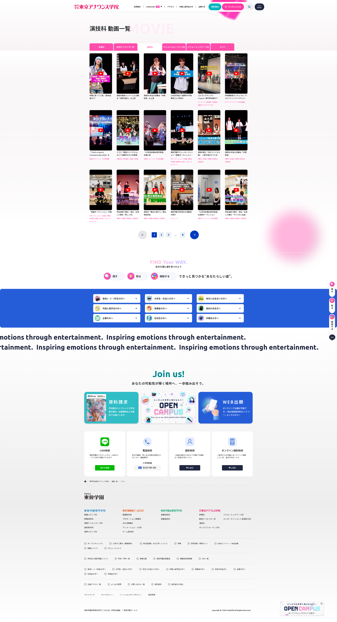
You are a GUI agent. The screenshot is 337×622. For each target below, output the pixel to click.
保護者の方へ (160, 308)
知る (138, 276)
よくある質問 (116, 584)
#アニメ (228, 102)
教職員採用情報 (186, 558)
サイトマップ (89, 595)
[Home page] (85, 481)
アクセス (170, 7)
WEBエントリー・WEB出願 (228, 543)
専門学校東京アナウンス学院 (99, 481)
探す (115, 276)
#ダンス (189, 162)
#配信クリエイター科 (205, 105)
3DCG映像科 (128, 523)
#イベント (201, 102)
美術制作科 (88, 527)
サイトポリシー (107, 595)
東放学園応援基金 (163, 558)
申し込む (190, 467)
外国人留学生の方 (186, 7)
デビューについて (114, 548)
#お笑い (183, 162)
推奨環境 (151, 595)
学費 (179, 543)
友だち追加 (104, 467)
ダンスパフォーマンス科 (174, 47)
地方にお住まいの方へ (216, 298)
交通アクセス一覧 (94, 584)
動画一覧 (115, 481)
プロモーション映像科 (132, 519)
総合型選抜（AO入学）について (155, 543)
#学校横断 (241, 102)
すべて (222, 47)
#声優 (173, 162)
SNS (332, 337)
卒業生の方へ (212, 318)
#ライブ (234, 102)
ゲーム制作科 (128, 531)
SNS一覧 (205, 558)
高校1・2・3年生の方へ (114, 298)
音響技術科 (165, 514)
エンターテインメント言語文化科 (237, 519)
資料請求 (215, 6)
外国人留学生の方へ (112, 308)
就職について (93, 548)
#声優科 (208, 102)
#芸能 (131, 159)
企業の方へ (108, 318)
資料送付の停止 (177, 584)
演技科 (150, 47)
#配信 (92, 159)
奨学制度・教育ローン (199, 543)
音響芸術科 (165, 519)
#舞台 (146, 159)
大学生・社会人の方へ (164, 298)
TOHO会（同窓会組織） (112, 610)
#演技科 (215, 102)
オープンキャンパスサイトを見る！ (302, 613)
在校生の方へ (160, 318)
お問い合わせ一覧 (138, 584)
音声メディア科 (90, 531)
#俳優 (136, 159)
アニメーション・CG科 (132, 527)
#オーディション (177, 159)
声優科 (101, 47)
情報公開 (143, 558)
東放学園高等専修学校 (92, 610)
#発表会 (215, 159)
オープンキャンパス (233, 6)
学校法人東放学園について (98, 558)
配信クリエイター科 (125, 47)
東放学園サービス (130, 610)
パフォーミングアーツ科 (198, 47)
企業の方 (201, 7)
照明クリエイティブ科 (93, 523)
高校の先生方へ (213, 308)
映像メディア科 (90, 514)
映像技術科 (88, 519)
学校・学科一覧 (124, 558)
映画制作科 (127, 514)
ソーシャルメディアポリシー (131, 595)
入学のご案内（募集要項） (123, 543)
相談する (165, 276)
